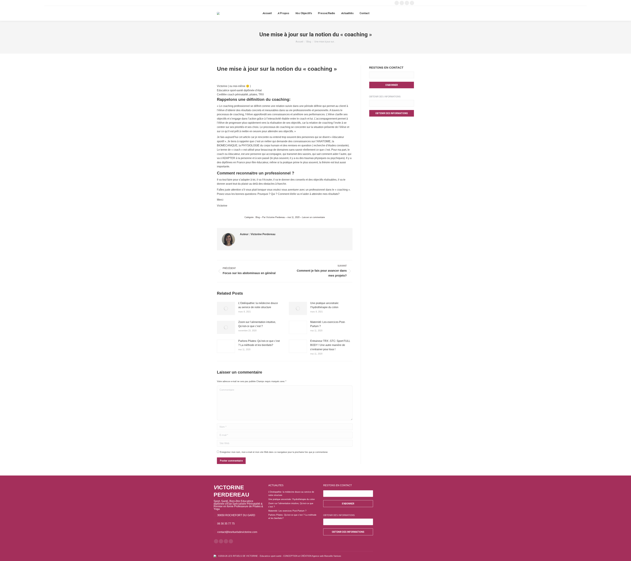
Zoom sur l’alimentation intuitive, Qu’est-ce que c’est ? (257, 324)
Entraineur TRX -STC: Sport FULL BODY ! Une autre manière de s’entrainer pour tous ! (330, 345)
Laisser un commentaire (313, 217)
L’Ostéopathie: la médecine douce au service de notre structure (258, 305)
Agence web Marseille (322, 556)
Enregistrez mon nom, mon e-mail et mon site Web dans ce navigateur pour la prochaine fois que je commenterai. (274, 452)
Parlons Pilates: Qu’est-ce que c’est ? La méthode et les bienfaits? (259, 343)
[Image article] (226, 308)
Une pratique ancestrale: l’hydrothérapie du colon (324, 305)
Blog (258, 217)
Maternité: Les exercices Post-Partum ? (327, 324)
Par (273, 217)
